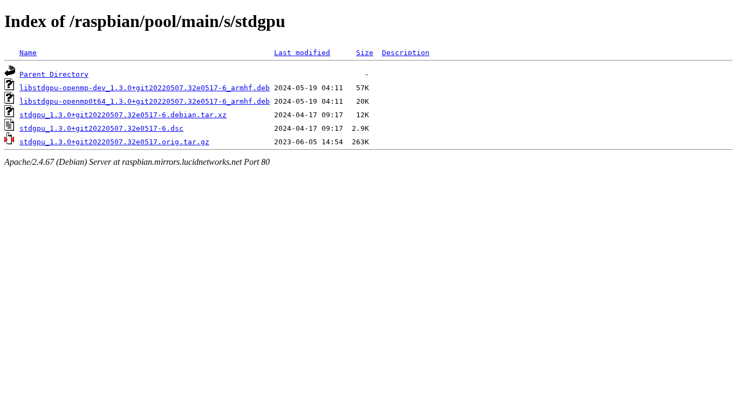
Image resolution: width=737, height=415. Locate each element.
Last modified (302, 53)
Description (405, 53)
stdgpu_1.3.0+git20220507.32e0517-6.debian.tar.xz (123, 115)
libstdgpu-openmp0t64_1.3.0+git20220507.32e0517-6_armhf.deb (144, 101)
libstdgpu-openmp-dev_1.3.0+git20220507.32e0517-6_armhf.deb (144, 88)
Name (28, 53)
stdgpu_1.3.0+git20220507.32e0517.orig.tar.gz (114, 142)
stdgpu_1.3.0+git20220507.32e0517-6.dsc (101, 128)
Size (364, 53)
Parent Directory (53, 74)
